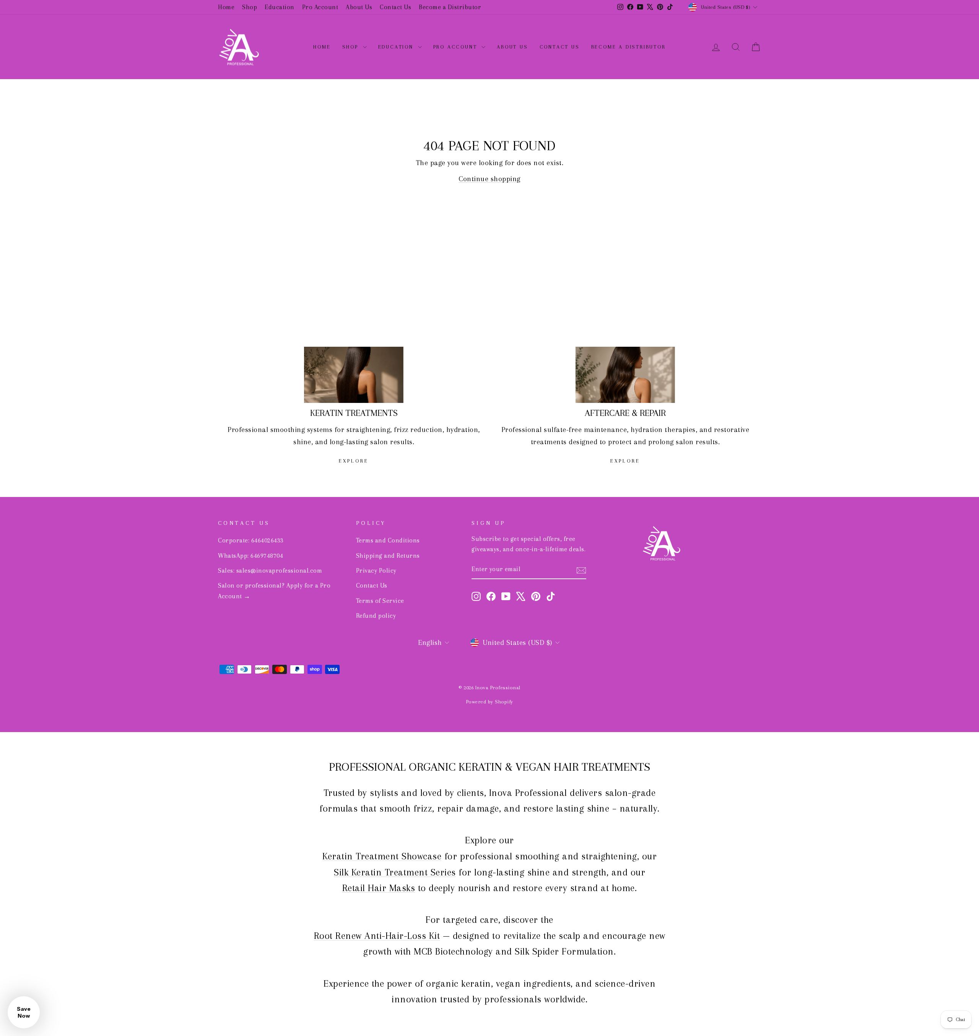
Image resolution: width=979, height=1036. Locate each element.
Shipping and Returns (388, 555)
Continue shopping (489, 179)
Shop (249, 7)
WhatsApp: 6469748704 (250, 555)
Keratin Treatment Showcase (381, 856)
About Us (359, 7)
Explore (354, 461)
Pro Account (320, 7)
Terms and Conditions (388, 540)
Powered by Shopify (489, 702)
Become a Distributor (450, 7)
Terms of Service (380, 600)
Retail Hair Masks (378, 887)
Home (226, 7)
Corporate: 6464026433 (251, 540)
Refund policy (376, 615)
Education (279, 7)
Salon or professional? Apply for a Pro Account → (274, 590)
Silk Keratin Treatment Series (395, 872)
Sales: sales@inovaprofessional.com (270, 570)
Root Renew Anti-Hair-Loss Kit (377, 935)
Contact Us (395, 7)
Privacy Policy (376, 570)
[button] (24, 1012)
